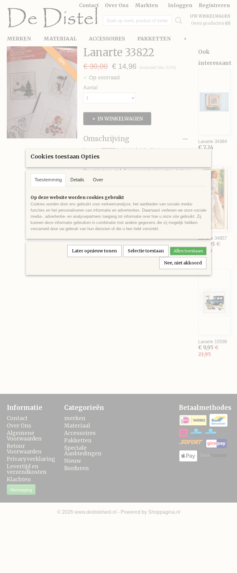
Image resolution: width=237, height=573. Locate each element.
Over (98, 179)
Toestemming (48, 179)
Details (77, 179)
